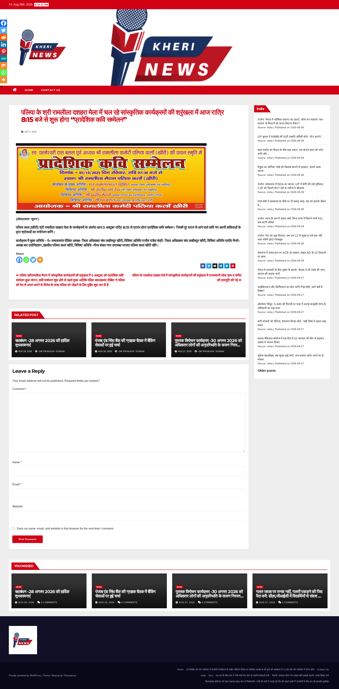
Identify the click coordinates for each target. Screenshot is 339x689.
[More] (40, 260)
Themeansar (69, 675)
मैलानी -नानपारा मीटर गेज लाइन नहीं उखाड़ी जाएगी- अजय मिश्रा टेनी (300, 675)
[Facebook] (19, 260)
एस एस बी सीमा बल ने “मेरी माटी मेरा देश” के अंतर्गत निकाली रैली (242, 675)
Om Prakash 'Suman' (51, 351)
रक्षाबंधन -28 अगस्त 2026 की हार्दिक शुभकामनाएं (42, 343)
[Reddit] (3, 37)
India (203, 675)
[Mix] (3, 65)
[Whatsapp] (26, 260)
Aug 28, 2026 (26, 602)
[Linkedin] (3, 44)
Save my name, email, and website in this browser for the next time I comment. (65, 528)
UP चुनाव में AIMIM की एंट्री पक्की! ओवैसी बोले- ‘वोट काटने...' (291, 136)
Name (17, 462)
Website (17, 506)
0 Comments (49, 602)
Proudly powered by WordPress (25, 675)
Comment (19, 388)
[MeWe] (3, 58)
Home (29, 90)
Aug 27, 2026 (187, 602)
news (19, 336)
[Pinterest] (3, 51)
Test (211, 675)
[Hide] (1, 86)
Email (16, 484)
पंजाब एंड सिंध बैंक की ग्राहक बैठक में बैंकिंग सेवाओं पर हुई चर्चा (125, 343)
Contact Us (50, 90)
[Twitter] (33, 260)
